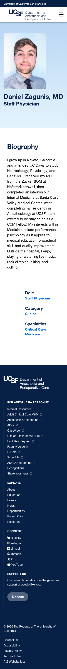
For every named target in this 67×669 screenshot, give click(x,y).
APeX (10, 425)
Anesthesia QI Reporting (22, 420)
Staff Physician (37, 298)
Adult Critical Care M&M (22, 414)
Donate (18, 596)
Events (11, 500)
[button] (60, 15)
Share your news (18, 473)
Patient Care (15, 516)
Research (13, 522)
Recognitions (15, 468)
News (11, 506)
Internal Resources (19, 409)
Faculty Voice (16, 447)
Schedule (13, 457)
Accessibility (12, 645)
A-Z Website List (14, 661)
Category (34, 308)
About (11, 489)
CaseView (13, 430)
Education (13, 495)
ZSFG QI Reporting (19, 463)
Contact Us (11, 640)
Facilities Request (18, 441)
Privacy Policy (13, 651)
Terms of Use (12, 656)
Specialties (35, 324)
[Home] (29, 15)
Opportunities (16, 511)
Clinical (31, 313)
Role (29, 293)
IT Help (11, 452)
